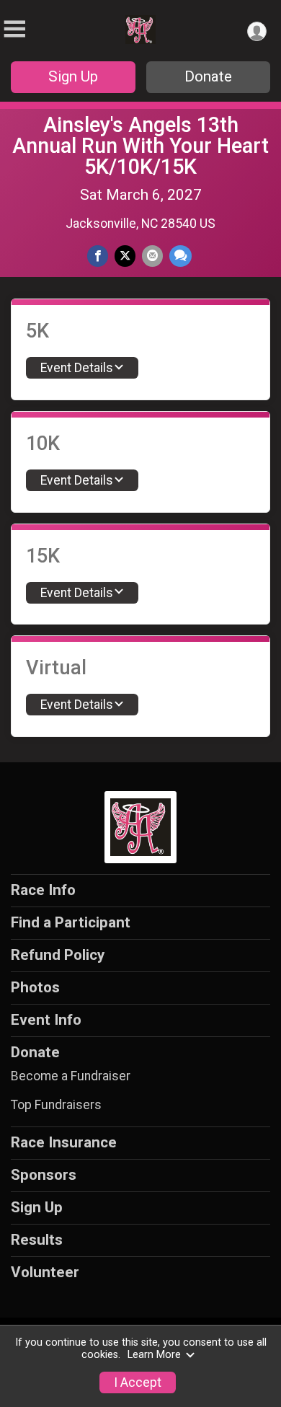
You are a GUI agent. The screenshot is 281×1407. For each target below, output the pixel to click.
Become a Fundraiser (70, 1076)
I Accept (137, 1382)
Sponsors (43, 1174)
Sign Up (73, 76)
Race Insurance (64, 1142)
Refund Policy (57, 954)
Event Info (46, 1019)
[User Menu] (257, 31)
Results (37, 1239)
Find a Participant (70, 922)
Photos (35, 987)
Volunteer (45, 1272)
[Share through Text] (180, 255)
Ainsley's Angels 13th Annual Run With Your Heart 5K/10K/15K (140, 146)
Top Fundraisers (56, 1105)
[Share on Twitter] (125, 255)
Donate (208, 76)
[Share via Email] (152, 255)
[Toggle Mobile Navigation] (14, 29)
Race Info (43, 890)
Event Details (76, 368)
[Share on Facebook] (97, 255)
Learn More (154, 1355)
